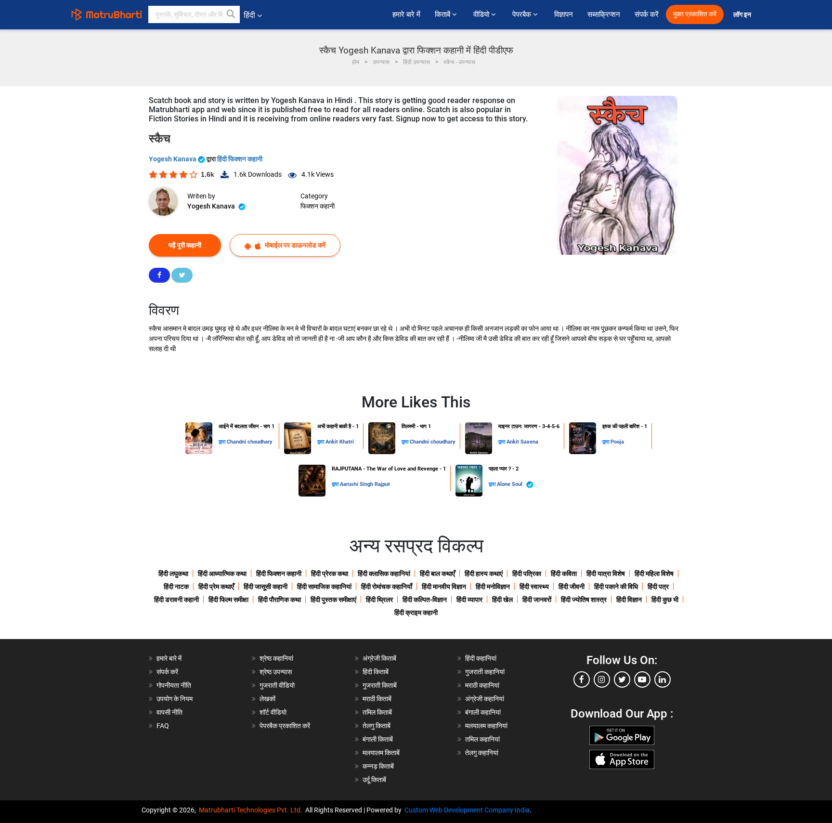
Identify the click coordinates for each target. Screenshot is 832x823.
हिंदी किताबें (376, 672)
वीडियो (482, 14)
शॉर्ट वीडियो (273, 712)
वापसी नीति (169, 712)
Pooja (617, 442)
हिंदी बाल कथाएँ (437, 573)
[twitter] (622, 679)
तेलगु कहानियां (481, 753)
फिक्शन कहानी (317, 206)
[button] (231, 14)
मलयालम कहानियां (486, 726)
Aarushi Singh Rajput (365, 484)
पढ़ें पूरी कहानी (185, 245)
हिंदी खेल (502, 599)
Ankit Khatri (339, 442)
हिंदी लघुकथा (173, 573)
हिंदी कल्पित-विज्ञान (425, 599)
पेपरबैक (522, 14)
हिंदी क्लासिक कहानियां (384, 573)
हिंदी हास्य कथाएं (484, 573)
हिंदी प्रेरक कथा (329, 573)
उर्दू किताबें (374, 780)
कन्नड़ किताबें (378, 766)
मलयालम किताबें (381, 753)
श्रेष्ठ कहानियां (276, 658)
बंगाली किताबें (378, 739)
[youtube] (642, 679)
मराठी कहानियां (482, 685)
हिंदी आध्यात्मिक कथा (222, 573)
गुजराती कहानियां (485, 672)
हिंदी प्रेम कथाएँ (216, 586)
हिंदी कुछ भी (664, 599)
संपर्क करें (647, 14)
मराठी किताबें (377, 699)
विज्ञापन (563, 14)
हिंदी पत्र (658, 586)
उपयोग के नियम (174, 699)
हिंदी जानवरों (536, 599)
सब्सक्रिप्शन (603, 14)
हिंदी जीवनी (572, 586)
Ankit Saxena (522, 442)
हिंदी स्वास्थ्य (534, 586)
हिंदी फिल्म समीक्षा (228, 599)
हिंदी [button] (249, 15)
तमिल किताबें (377, 712)
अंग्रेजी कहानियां (484, 699)
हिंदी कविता (564, 573)
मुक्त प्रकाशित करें (694, 14)
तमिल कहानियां (482, 739)
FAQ (162, 726)
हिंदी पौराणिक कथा (279, 599)
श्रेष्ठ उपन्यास (276, 672)
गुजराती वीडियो (277, 685)
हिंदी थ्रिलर (379, 599)
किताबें (443, 14)
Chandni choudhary (250, 442)
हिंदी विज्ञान (629, 599)
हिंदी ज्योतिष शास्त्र (584, 599)
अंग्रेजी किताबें (379, 658)
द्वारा (223, 442)
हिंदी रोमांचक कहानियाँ (386, 586)
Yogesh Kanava (173, 159)
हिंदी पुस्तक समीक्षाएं (333, 599)
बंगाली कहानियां (483, 712)
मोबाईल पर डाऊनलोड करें (294, 245)
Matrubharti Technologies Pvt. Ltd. (252, 810)
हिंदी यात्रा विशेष (605, 573)
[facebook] (581, 679)
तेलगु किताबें (376, 726)
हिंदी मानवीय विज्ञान (444, 586)
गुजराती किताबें (380, 685)
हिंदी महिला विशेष (654, 573)
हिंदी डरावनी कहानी (176, 599)
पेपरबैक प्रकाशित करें (285, 726)
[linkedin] (662, 679)
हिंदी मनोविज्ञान (493, 586)
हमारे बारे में (406, 14)
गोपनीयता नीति (173, 685)
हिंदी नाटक (176, 586)
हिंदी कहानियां (480, 658)
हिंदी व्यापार (469, 599)
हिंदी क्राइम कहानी (416, 612)
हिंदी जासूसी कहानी (265, 586)
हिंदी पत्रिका (526, 573)
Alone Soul (510, 484)
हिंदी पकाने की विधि (616, 586)
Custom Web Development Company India (467, 810)
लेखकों (267, 699)
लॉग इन (743, 15)
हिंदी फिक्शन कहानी (239, 159)
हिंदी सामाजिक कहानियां (324, 586)
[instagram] (602, 679)
